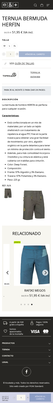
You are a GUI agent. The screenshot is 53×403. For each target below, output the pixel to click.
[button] (3, 54)
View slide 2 (24, 304)
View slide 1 (21, 304)
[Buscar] (35, 5)
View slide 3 (28, 304)
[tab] (26, 343)
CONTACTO (7, 355)
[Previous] (8, 273)
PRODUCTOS (8, 343)
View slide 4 (31, 304)
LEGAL (5, 362)
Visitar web (35, 77)
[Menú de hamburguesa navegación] (48, 5)
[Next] (45, 273)
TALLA (5, 40)
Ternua (35, 72)
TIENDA (6, 349)
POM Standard (36, 386)
